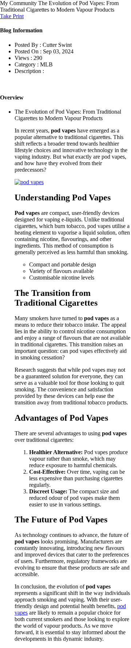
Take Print (12, 16)
